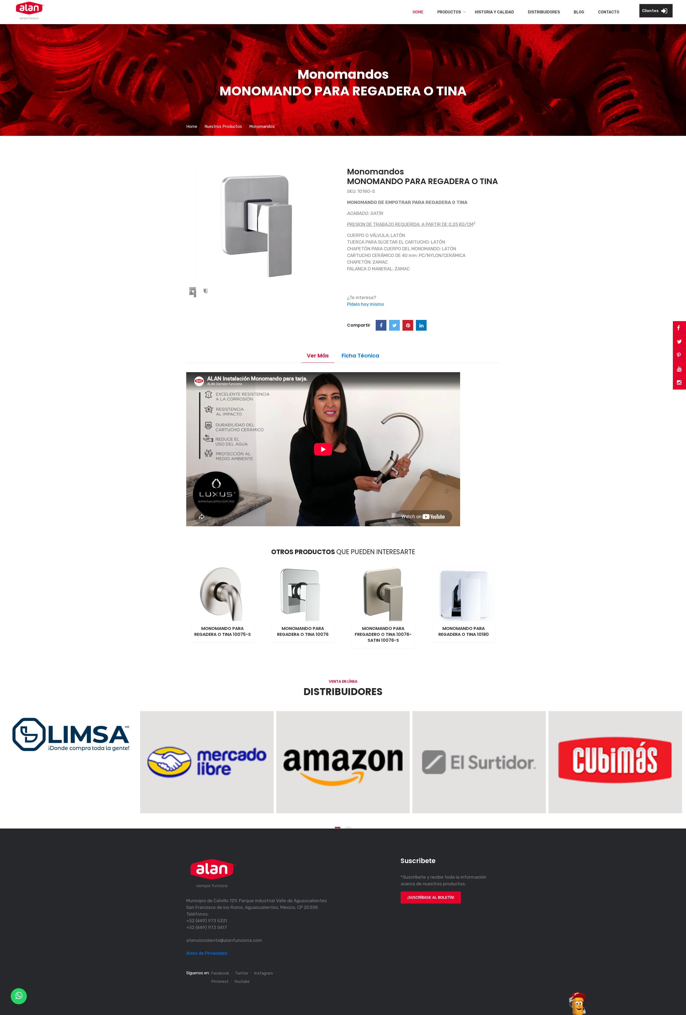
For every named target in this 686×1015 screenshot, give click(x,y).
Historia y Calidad (494, 12)
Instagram (263, 973)
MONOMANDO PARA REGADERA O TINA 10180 (463, 631)
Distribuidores (544, 12)
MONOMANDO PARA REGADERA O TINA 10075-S (222, 631)
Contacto (608, 12)
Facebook (220, 973)
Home (418, 12)
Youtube (241, 981)
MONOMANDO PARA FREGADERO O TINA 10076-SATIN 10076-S (383, 634)
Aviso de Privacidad (206, 953)
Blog (579, 12)
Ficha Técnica (360, 355)
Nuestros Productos (223, 126)
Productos (449, 12)
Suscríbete (418, 860)
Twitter (241, 973)
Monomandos (262, 126)
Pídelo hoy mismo (365, 304)
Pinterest (220, 981)
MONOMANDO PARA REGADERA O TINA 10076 (303, 631)
